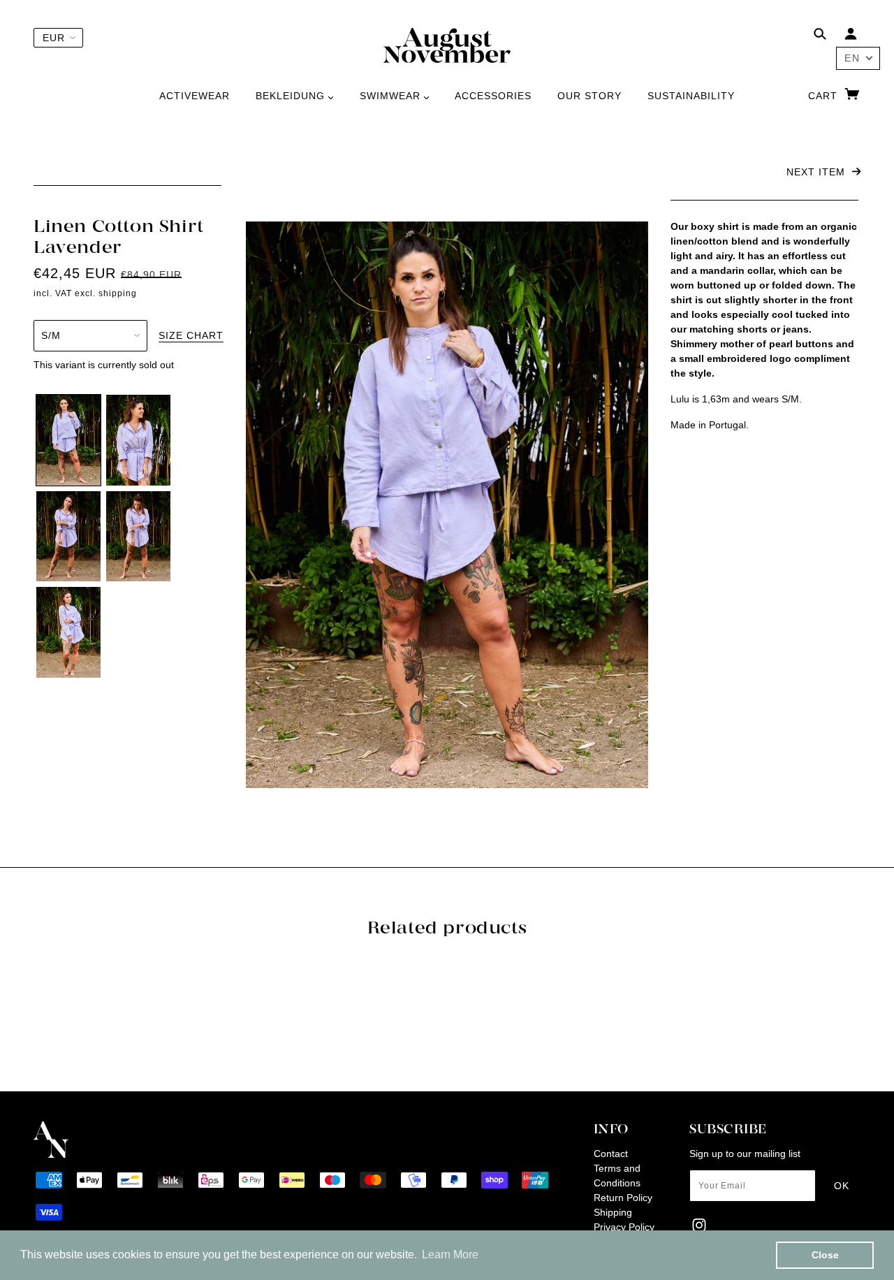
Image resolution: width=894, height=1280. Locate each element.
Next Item (817, 171)
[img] (820, 36)
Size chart (191, 335)
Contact (611, 1153)
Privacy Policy (624, 1226)
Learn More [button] (450, 1254)
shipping (117, 293)
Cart (824, 95)
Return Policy (623, 1197)
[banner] (447, 44)
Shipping (613, 1212)
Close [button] (825, 1254)
